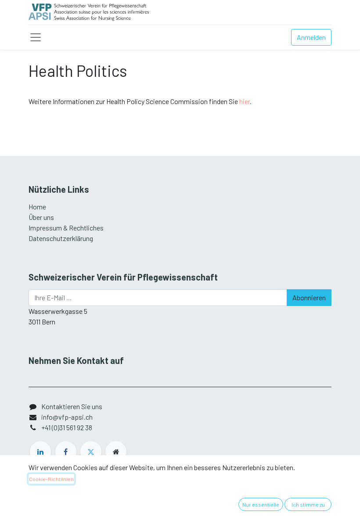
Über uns (41, 217)
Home (37, 206)
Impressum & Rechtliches (66, 227)
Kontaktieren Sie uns (71, 406)
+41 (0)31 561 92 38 (66, 427)
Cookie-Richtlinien (51, 479)
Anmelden (311, 37)
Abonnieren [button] (309, 297)
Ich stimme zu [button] (308, 504)
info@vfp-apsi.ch (67, 417)
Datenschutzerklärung (61, 238)
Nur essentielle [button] (260, 504)
